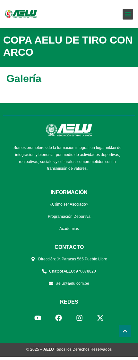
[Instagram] (79, 317)
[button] (128, 14)
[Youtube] (38, 317)
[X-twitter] (100, 317)
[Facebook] (58, 317)
